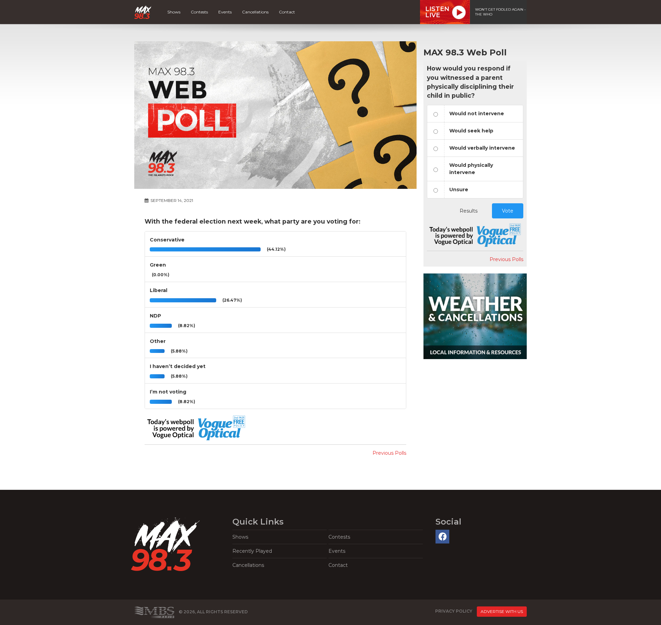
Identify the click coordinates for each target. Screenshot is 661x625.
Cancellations (255, 11)
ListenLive (437, 12)
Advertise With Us (502, 611)
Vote (507, 211)
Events (225, 11)
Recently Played (252, 551)
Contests (199, 11)
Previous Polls (389, 453)
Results (469, 211)
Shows (173, 11)
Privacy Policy (453, 611)
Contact (287, 11)
